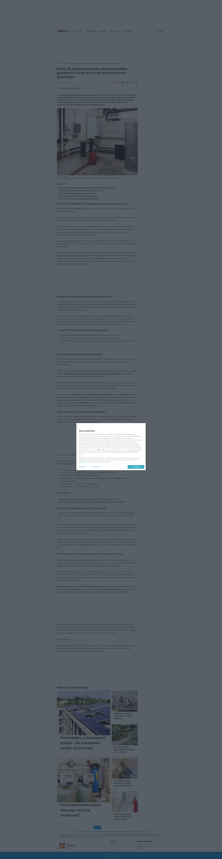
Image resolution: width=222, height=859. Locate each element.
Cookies (89, 461)
